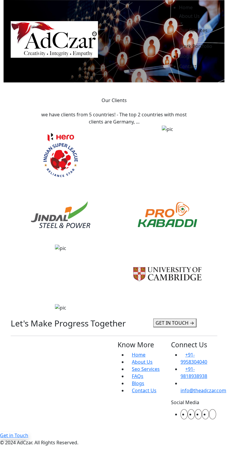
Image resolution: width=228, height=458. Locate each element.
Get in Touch (14, 435)
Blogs (185, 56)
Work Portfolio (195, 46)
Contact (188, 66)
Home (186, 7)
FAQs (137, 376)
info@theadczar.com (203, 390)
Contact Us (144, 390)
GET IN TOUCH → (175, 323)
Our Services (193, 30)
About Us (189, 16)
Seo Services (146, 369)
